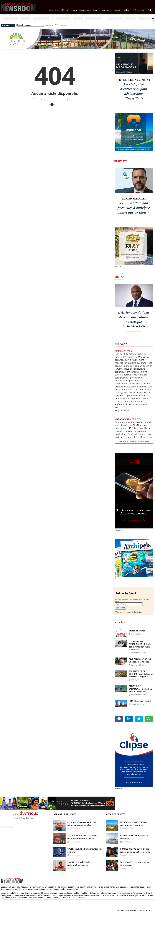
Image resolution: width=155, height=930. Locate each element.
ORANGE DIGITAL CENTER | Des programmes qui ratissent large (135, 850)
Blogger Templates (22, 909)
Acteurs (105, 10)
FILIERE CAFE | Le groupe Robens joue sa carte (135, 864)
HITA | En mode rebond (140, 701)
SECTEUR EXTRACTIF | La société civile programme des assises (82, 837)
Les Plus (125, 10)
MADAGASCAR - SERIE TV (128, 419)
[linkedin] (129, 719)
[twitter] (139, 719)
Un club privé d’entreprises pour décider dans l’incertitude (133, 91)
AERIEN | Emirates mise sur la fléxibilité (134, 837)
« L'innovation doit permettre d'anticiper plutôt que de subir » (134, 207)
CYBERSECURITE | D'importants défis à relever (84, 850)
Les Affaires (62, 10)
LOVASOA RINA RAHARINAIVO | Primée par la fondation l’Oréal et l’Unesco (140, 645)
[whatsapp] (148, 719)
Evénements (138, 10)
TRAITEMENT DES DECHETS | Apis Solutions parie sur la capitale (141, 674)
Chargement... (8, 826)
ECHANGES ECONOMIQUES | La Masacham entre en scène (82, 824)
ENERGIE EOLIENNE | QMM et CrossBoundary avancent (133, 824)
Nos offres (131, 910)
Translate (63, 25)
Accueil (52, 10)
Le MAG (116, 10)
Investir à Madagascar (81, 10)
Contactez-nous (145, 910)
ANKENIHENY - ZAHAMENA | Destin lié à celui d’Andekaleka (140, 689)
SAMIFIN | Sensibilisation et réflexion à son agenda (80, 864)
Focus (95, 10)
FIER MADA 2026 (123, 351)
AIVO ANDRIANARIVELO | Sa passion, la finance (141, 660)
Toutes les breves (137, 630)
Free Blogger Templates (61, 909)
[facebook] (119, 719)
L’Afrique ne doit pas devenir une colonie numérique (134, 317)
